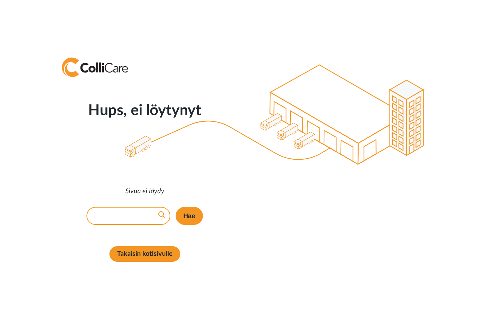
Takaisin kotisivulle (145, 253)
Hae (189, 216)
